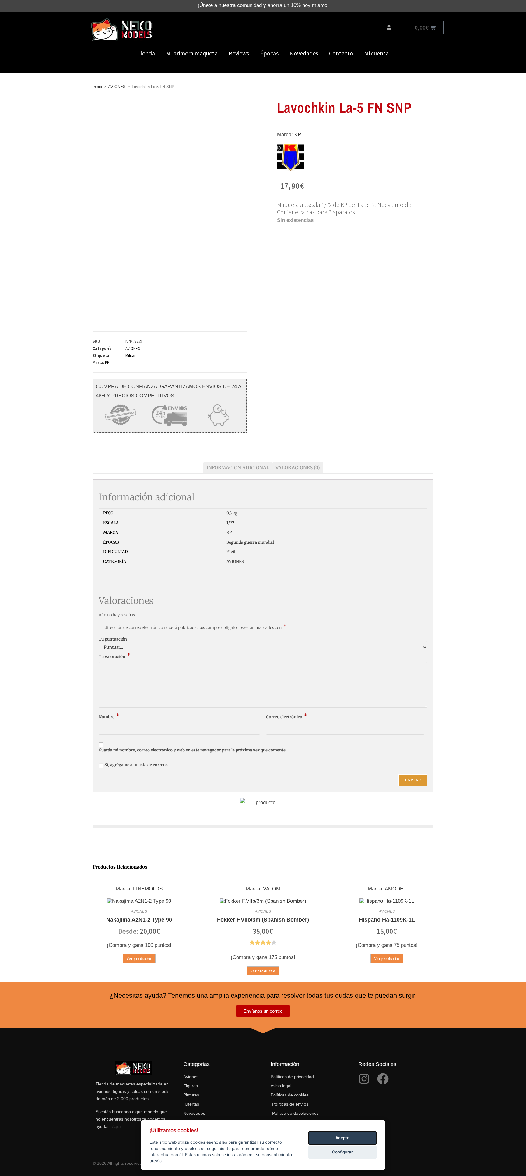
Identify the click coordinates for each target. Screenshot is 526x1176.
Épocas (269, 53)
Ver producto (139, 958)
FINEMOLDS (148, 889)
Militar (130, 355)
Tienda (146, 53)
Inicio (97, 86)
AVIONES (117, 86)
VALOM (271, 889)
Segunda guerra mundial (250, 542)
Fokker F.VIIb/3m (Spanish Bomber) (263, 920)
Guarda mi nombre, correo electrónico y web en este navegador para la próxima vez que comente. (193, 750)
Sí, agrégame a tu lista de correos (135, 764)
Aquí (116, 1126)
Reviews (239, 53)
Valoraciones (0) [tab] (297, 468)
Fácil (230, 551)
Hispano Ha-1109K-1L (387, 920)
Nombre (109, 716)
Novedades (303, 53)
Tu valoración (114, 656)
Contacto (341, 53)
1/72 (230, 522)
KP (107, 362)
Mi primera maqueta (192, 53)
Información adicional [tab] (237, 468)
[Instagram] (364, 1079)
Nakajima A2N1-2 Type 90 (139, 920)
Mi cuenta (376, 53)
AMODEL (395, 889)
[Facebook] (383, 1079)
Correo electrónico (286, 716)
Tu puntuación (113, 639)
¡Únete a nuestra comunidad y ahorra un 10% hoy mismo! (263, 5)
